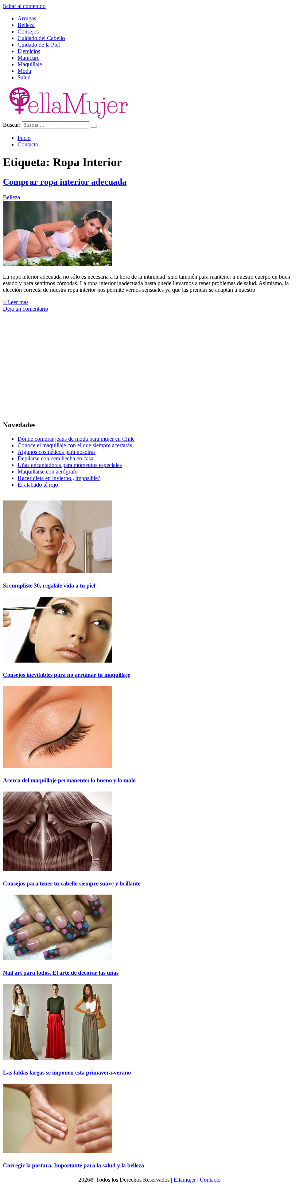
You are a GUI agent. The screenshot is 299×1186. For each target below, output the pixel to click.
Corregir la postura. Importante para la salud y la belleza (73, 1165)
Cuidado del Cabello (41, 38)
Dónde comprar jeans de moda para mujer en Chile (76, 439)
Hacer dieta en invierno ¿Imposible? (59, 478)
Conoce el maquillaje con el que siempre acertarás (75, 445)
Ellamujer (185, 1180)
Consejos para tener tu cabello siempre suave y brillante (71, 883)
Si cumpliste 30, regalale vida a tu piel (49, 585)
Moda (24, 71)
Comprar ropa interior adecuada (65, 181)
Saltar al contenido (24, 6)
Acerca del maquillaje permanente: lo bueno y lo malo (69, 780)
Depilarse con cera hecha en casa (55, 458)
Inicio (24, 138)
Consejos (28, 31)
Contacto (28, 144)
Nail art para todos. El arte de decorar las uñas (61, 973)
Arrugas (27, 18)
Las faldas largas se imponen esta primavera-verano (67, 1072)
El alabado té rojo (38, 485)
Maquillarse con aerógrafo (48, 471)
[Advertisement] (149, 363)
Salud (24, 77)
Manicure (28, 58)
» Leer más (15, 302)
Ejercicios (29, 51)
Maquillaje (30, 64)
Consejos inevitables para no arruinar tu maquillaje (66, 675)
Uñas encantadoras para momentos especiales (70, 465)
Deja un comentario (25, 309)
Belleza (26, 25)
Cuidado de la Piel (39, 45)
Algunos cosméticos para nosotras (57, 452)
